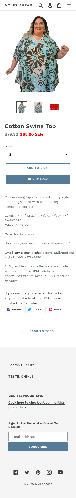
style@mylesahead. (30, 253)
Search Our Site (21, 365)
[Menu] (68, 5)
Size (9, 146)
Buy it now (38, 179)
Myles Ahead (19, 5)
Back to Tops (41, 331)
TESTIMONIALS (21, 376)
